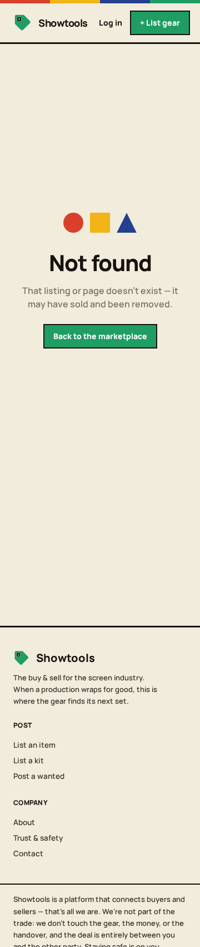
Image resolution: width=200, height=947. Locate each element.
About (24, 822)
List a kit (28, 760)
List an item (34, 745)
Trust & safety (38, 838)
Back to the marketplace (100, 336)
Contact (28, 853)
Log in (110, 22)
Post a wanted (38, 776)
